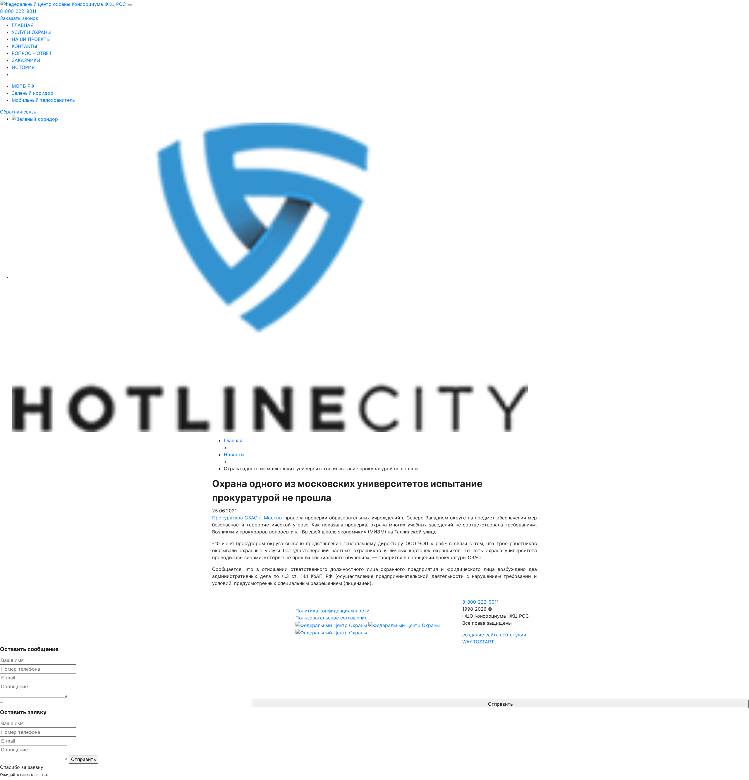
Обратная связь (18, 112)
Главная (233, 440)
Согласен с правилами (127, 704)
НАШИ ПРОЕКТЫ (31, 39)
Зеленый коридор (32, 93)
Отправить (500, 704)
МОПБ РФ (23, 86)
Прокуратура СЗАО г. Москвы (247, 518)
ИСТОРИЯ (23, 67)
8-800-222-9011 (18, 11)
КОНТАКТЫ (24, 46)
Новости (234, 454)
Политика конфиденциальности (333, 611)
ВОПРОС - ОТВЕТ (32, 53)
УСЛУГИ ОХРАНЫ (31, 32)
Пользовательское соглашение (331, 618)
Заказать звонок (19, 18)
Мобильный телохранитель (43, 100)
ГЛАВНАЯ (23, 25)
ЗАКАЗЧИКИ (26, 60)
